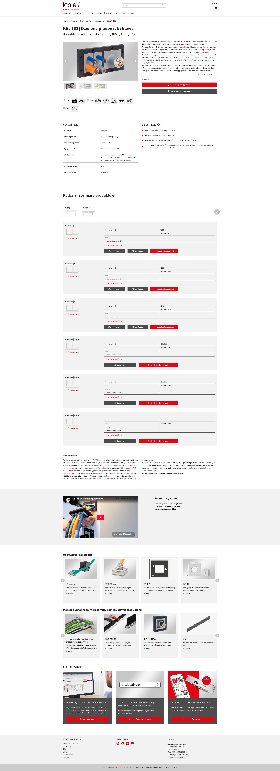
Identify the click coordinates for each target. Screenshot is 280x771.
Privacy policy (68, 755)
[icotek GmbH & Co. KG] (71, 5)
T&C (64, 749)
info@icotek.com (179, 757)
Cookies (66, 757)
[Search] (163, 5)
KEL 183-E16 (111, 21)
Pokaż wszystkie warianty (181, 91)
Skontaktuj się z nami (71, 743)
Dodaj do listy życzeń (165, 251)
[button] (66, 61)
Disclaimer (67, 752)
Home (65, 21)
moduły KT (182, 47)
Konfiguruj (139, 251)
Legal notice (67, 746)
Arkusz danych (73, 238)
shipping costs (120, 767)
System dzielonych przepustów (92, 21)
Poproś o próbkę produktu (181, 85)
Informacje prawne (72, 738)
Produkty (74, 21)
